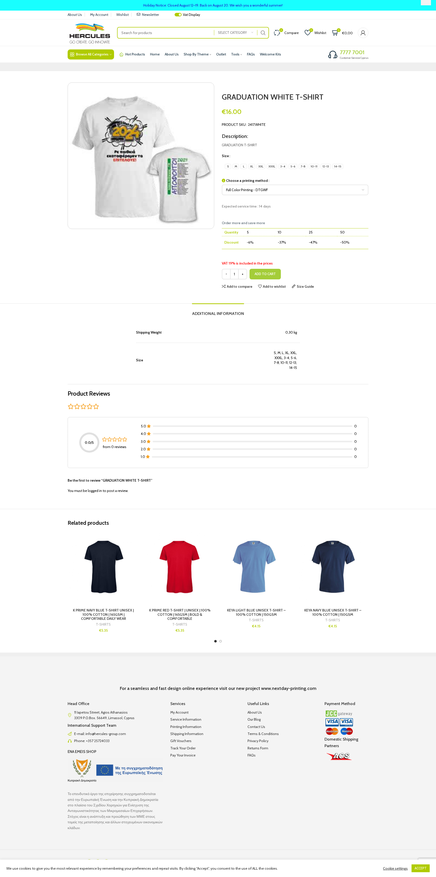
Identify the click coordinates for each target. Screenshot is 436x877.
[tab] (218, 311)
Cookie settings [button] (395, 868)
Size (225, 156)
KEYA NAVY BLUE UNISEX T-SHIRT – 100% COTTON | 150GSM (332, 612)
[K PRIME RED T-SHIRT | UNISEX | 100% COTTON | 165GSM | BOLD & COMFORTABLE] (179, 567)
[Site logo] (90, 32)
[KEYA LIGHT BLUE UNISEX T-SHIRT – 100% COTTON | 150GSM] (256, 567)
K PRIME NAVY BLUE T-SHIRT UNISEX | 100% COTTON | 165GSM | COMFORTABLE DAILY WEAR (103, 614)
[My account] (363, 33)
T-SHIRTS (103, 624)
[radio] (228, 166)
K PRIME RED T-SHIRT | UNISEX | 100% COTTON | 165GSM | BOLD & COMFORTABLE (179, 614)
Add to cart (265, 274)
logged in (95, 490)
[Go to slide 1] (215, 641)
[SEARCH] (263, 33)
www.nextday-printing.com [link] (288, 688)
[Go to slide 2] (220, 641)
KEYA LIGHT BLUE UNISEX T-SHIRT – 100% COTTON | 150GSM (256, 612)
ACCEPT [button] (421, 868)
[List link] (115, 734)
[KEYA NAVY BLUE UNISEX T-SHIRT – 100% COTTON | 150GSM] (332, 567)
